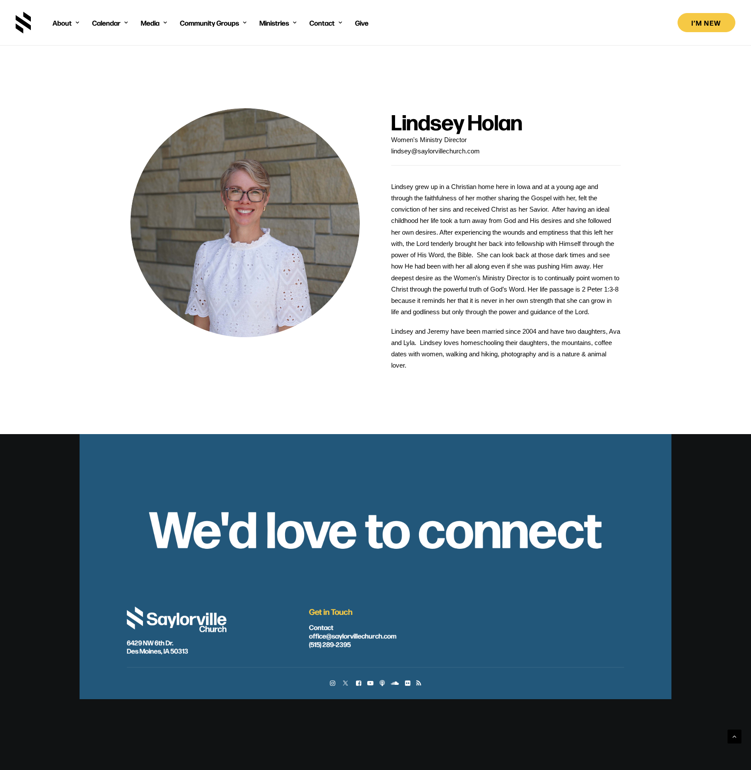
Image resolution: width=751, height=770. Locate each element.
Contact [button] (322, 22)
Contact (321, 626)
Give (362, 22)
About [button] (62, 22)
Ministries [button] (274, 22)
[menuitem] (66, 22)
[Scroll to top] (734, 736)
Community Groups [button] (209, 22)
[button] (332, 683)
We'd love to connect (375, 526)
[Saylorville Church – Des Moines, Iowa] (23, 22)
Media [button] (150, 22)
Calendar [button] (106, 22)
